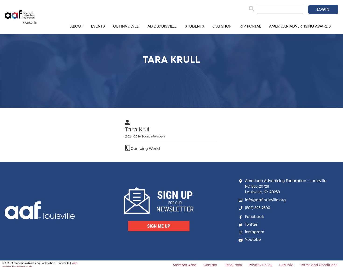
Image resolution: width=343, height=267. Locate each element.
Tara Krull (138, 129)
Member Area (184, 265)
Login (323, 9)
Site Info (286, 265)
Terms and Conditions (318, 265)
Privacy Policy (260, 265)
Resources (233, 265)
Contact (210, 265)
